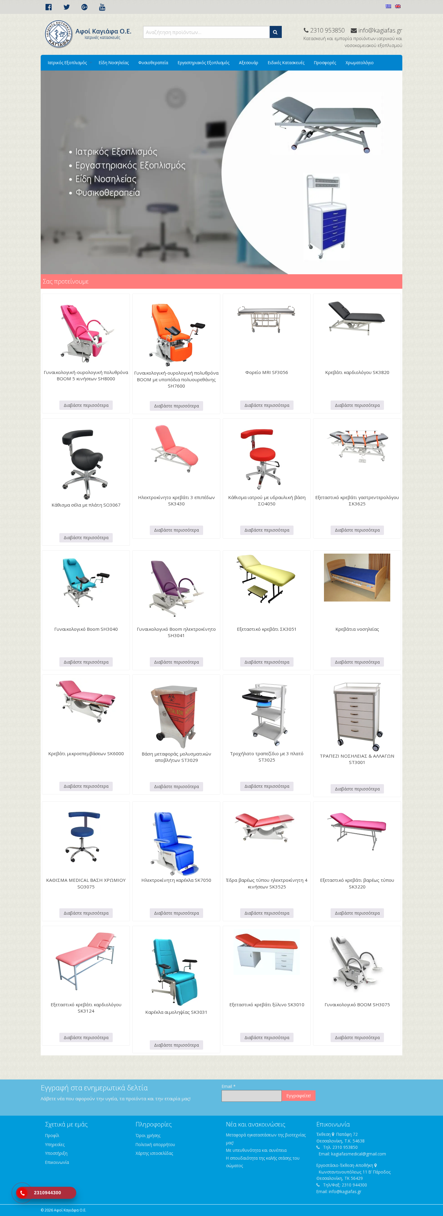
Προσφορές (325, 62)
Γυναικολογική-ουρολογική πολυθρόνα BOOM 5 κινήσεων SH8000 (86, 375)
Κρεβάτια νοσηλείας (357, 629)
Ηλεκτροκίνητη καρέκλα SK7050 (176, 880)
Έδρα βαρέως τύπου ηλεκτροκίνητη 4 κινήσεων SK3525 (266, 883)
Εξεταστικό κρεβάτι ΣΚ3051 (267, 629)
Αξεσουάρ (248, 62)
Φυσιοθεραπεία (153, 62)
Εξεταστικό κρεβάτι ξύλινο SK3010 (266, 1004)
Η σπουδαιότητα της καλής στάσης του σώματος (263, 1162)
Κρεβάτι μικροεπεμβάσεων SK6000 (86, 753)
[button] (276, 32)
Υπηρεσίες (54, 1144)
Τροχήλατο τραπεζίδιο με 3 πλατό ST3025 (266, 756)
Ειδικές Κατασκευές (286, 62)
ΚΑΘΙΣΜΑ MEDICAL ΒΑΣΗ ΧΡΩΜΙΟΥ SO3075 (86, 883)
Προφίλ (52, 1135)
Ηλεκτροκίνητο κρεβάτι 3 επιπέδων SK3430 (176, 500)
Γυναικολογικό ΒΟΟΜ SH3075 (357, 1004)
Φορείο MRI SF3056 (266, 372)
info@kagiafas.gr (345, 1191)
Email (229, 1086)
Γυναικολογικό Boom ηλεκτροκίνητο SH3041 (176, 632)
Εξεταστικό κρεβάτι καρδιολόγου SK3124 (86, 1007)
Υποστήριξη (56, 1153)
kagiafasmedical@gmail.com (358, 1154)
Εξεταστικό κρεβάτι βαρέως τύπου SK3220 (357, 883)
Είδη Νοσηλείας (114, 62)
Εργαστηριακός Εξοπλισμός (203, 62)
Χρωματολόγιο (360, 62)
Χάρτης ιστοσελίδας (154, 1153)
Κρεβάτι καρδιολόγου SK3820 (357, 372)
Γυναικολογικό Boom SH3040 (86, 629)
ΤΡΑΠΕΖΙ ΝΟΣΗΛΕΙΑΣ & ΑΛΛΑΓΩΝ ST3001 (357, 759)
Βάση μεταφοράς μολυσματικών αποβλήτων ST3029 (176, 757)
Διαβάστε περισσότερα (86, 405)
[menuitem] (68, 62)
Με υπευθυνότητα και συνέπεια (256, 1150)
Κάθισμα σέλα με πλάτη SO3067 (86, 505)
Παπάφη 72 (347, 1134)
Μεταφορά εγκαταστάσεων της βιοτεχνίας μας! (266, 1138)
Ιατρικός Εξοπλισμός (67, 62)
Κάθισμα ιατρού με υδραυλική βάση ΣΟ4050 (267, 500)
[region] (221, 172)
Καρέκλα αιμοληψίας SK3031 (176, 1012)
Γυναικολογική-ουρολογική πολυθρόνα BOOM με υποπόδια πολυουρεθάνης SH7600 (176, 379)
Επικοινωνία (57, 1162)
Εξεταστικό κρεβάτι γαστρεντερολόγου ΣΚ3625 (357, 500)
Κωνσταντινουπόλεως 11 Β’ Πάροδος (355, 1172)
